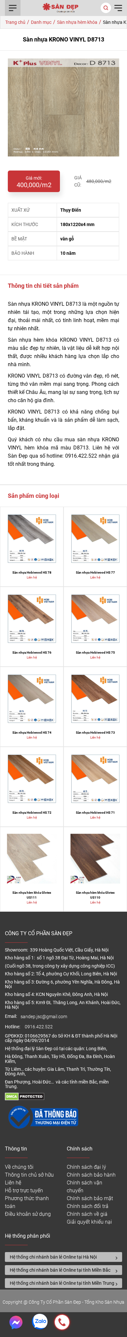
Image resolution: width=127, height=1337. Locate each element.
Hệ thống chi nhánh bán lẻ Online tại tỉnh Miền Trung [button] (62, 1283)
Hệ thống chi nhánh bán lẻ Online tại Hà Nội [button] (53, 1257)
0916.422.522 (39, 1027)
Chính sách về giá (87, 1214)
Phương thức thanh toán (27, 1202)
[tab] (63, 1257)
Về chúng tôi (19, 1167)
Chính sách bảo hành (91, 1175)
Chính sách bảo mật (90, 1198)
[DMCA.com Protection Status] (24, 1099)
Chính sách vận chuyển (84, 1187)
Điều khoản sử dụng (28, 1214)
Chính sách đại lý (86, 1167)
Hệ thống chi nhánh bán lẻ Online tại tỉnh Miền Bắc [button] (60, 1270)
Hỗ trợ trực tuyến (24, 1190)
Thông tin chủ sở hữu (29, 1175)
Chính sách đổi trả (87, 1206)
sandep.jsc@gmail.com (44, 1016)
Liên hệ (13, 1183)
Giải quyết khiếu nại (89, 1222)
